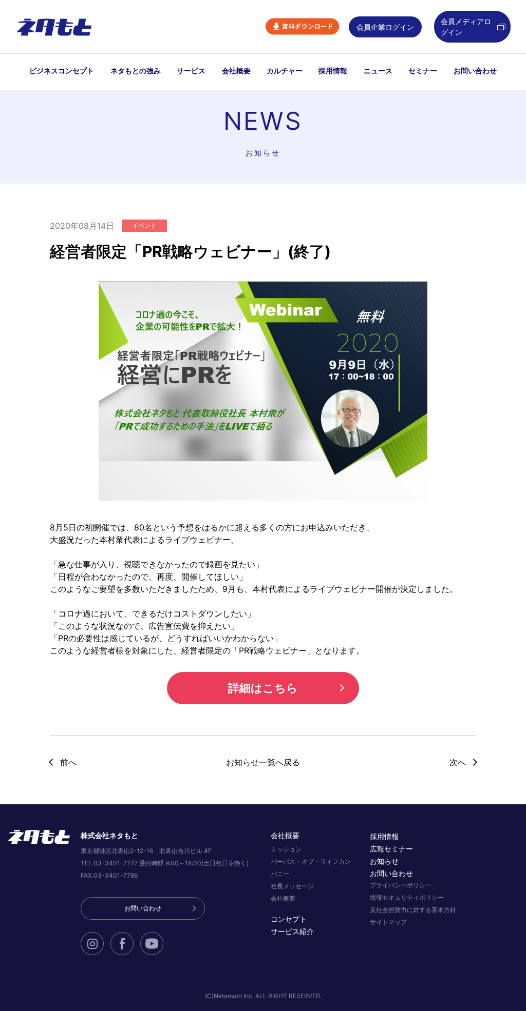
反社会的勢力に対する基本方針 (413, 910)
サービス (191, 70)
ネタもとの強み (135, 70)
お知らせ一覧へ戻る (263, 762)
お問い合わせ (475, 70)
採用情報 (332, 70)
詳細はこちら (263, 688)
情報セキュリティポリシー (407, 897)
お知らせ (384, 861)
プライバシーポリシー (400, 885)
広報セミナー (391, 848)
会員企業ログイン (385, 27)
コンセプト (289, 919)
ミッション (286, 849)
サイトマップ (388, 922)
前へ (68, 762)
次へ (457, 762)
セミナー (422, 70)
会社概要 (236, 70)
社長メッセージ (292, 886)
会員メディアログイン (466, 26)
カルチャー (285, 70)
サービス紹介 (292, 931)
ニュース (378, 70)
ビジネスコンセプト (61, 70)
